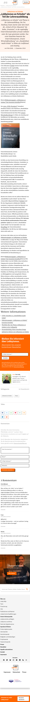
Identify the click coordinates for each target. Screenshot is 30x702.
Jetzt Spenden (4, 632)
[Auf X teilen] (6, 412)
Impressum (3, 654)
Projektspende (4, 639)
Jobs (1, 609)
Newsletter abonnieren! (21, 698)
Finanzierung (3, 606)
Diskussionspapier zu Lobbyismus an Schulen (14, 237)
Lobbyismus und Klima (6, 621)
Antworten (3, 509)
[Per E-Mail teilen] (19, 412)
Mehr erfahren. (11, 573)
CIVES (12, 65)
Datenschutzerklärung (19, 366)
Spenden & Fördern (5, 626)
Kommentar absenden (7, 470)
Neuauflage (4, 227)
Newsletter (3, 647)
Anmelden (5, 358)
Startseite (2, 5)
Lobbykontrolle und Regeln (7, 619)
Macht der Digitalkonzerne (7, 624)
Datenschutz (16, 672)
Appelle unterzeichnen (6, 649)
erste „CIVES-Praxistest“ (10, 106)
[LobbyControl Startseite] (14, 2)
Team (1, 604)
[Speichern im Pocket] (15, 412)
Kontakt (2, 652)
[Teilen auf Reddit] (6, 417)
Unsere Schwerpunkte (6, 616)
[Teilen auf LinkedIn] (2, 417)
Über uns (2, 599)
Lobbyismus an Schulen (11, 5)
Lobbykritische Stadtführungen (8, 614)
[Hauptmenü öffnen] (7, 2)
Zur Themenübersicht (24, 389)
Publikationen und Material (7, 611)
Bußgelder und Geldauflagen (7, 637)
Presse (16, 395)
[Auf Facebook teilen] (2, 412)
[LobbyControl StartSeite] (15, 668)
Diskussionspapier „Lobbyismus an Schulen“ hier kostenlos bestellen (13, 101)
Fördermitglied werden (6, 629)
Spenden (26, 2)
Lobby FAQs (3, 601)
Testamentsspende (5, 642)
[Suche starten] (27, 589)
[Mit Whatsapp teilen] (11, 412)
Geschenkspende (4, 634)
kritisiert (22, 201)
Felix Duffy (10, 48)
